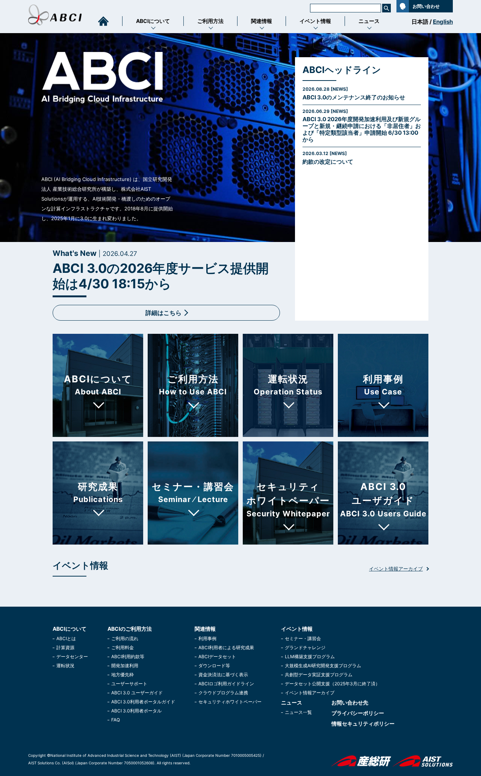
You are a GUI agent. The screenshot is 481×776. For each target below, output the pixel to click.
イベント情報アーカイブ (396, 569)
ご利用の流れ (124, 638)
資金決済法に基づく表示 (223, 674)
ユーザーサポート (129, 683)
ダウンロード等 (214, 665)
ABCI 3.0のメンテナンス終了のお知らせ (354, 93)
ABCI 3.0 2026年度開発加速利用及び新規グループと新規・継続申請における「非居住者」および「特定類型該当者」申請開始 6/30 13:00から (362, 126)
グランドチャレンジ (305, 647)
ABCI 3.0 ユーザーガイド (137, 692)
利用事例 (207, 638)
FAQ (115, 720)
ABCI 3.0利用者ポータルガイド (143, 701)
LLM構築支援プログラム (310, 656)
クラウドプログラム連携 (223, 692)
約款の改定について (328, 158)
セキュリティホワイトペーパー (230, 701)
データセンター (72, 656)
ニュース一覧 (298, 712)
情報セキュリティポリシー (363, 723)
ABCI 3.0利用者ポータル (136, 711)
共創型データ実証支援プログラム (318, 674)
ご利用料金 (122, 647)
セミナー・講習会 (303, 638)
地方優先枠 (122, 674)
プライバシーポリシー (357, 713)
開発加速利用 (124, 665)
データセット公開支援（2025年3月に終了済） (332, 683)
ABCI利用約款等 (127, 656)
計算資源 (65, 647)
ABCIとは (66, 638)
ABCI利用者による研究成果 (226, 647)
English (443, 21)
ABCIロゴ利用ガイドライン (226, 683)
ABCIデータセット (217, 656)
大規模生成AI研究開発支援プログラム (323, 665)
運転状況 (65, 665)
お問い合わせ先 (349, 702)
